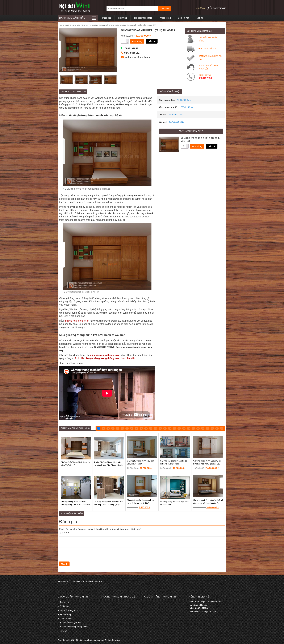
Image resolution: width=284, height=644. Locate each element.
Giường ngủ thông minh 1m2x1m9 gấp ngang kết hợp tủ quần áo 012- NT (208, 503)
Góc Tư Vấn (183, 17)
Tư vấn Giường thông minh (75, 626)
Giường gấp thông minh (80, 25)
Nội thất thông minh (143, 17)
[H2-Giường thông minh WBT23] (88, 50)
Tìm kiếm (164, 8)
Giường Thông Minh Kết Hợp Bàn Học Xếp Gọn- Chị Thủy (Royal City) (108, 504)
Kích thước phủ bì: (168, 107)
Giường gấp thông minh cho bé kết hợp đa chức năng (173, 462)
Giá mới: (163, 122)
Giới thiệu (122, 17)
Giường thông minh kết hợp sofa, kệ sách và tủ (174, 503)
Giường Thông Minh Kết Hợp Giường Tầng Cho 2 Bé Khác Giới (75, 503)
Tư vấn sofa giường (71, 622)
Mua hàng (137, 41)
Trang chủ (106, 17)
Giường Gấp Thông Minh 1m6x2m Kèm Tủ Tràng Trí (75, 463)
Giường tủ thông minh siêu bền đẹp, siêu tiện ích (140, 462)
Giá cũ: (162, 114)
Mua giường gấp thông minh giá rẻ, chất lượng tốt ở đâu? (140, 501)
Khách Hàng (165, 17)
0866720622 (219, 8)
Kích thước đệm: (167, 100)
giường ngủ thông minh (76, 320)
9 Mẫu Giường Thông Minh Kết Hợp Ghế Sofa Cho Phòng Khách (108, 463)
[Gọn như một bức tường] (75, 7)
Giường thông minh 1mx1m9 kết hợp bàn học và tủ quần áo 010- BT (207, 464)
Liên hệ (199, 17)
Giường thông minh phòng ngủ (105, 25)
